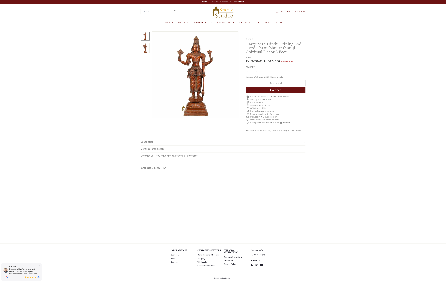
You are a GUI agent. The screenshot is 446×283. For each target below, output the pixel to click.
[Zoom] (195, 75)
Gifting (244, 22)
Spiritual (198, 22)
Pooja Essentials (222, 22)
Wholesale (202, 262)
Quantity (250, 66)
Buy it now (275, 89)
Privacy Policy (230, 264)
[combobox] (159, 11)
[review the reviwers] (7, 277)
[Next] (145, 116)
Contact (175, 262)
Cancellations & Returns (208, 255)
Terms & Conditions (233, 257)
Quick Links (262, 22)
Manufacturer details (153, 148)
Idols (167, 22)
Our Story (175, 255)
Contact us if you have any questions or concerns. (169, 155)
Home (249, 39)
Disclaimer (228, 260)
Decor (182, 22)
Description (147, 142)
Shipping (201, 258)
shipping (273, 77)
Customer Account (206, 265)
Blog (279, 22)
